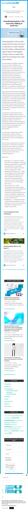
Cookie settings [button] (5, 508)
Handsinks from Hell (9, 422)
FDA (11, 417)
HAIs (15, 420)
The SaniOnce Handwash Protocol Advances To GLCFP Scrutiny (13, 359)
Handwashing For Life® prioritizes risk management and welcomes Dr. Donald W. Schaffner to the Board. (13, 328)
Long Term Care (8, 401)
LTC (8, 428)
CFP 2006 (11, 415)
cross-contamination (7, 417)
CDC (5, 415)
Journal (19, 269)
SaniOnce (10, 430)
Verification (6, 433)
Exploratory (9, 392)
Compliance (20, 415)
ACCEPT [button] (11, 508)
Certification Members (12, 390)
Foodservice (9, 269)
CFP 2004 (7, 415)
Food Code (15, 418)
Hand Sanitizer (19, 420)
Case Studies (7, 384)
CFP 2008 (15, 415)
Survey (20, 430)
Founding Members (11, 394)
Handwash (16, 422)
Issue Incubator (18, 426)
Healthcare (14, 269)
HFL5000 (13, 426)
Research (23, 269)
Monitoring (11, 428)
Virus (10, 433)
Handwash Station (14, 424)
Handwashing (7, 424)
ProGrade (18, 428)
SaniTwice (15, 430)
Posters (15, 428)
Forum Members (8, 389)
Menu (14, 7)
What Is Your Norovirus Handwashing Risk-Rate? (12, 298)
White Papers (7, 406)
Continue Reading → (10, 309)
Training (22, 430)
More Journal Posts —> (10, 374)
